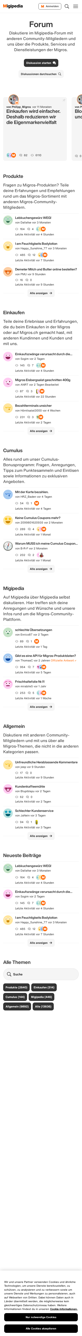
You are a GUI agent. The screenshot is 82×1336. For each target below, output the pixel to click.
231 (22, 417)
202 (22, 555)
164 (22, 229)
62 (21, 797)
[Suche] (66, 6)
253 (22, 692)
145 (22, 365)
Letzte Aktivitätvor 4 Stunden (34, 234)
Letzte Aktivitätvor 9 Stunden (34, 284)
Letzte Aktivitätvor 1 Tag (31, 646)
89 (21, 641)
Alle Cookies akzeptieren (41, 1328)
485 (22, 255)
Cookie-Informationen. (64, 1309)
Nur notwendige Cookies (41, 1317)
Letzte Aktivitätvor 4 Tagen (33, 508)
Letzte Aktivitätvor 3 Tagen (33, 827)
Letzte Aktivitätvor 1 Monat (33, 534)
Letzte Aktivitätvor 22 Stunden (35, 396)
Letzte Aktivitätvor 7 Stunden (34, 260)
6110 (38, 155)
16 (21, 280)
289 (22, 529)
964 (22, 667)
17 (21, 772)
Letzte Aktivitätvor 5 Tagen (33, 672)
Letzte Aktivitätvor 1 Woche (33, 698)
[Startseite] (13, 6)
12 (33, 255)
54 (21, 503)
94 (21, 822)
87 (21, 391)
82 (25, 155)
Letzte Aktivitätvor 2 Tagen (33, 422)
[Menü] (75, 6)
